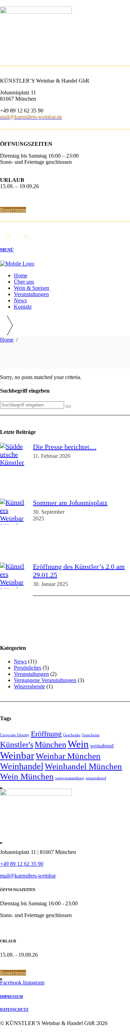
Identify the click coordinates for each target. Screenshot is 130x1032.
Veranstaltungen (31, 674)
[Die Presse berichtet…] (13, 470)
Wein (78, 743)
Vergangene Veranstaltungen (45, 680)
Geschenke (71, 735)
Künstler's (16, 744)
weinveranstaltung (69, 778)
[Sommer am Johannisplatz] (13, 530)
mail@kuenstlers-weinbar (28, 876)
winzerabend (96, 778)
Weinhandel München (83, 766)
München (50, 744)
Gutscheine (90, 735)
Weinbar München (68, 756)
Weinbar (17, 755)
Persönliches (27, 668)
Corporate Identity (14, 735)
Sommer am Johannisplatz (70, 502)
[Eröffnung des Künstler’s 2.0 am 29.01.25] (13, 598)
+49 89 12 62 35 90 (21, 864)
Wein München (27, 776)
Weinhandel (21, 766)
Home (7, 340)
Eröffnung (46, 733)
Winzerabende (29, 686)
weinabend (102, 745)
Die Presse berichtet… (64, 447)
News (20, 661)
